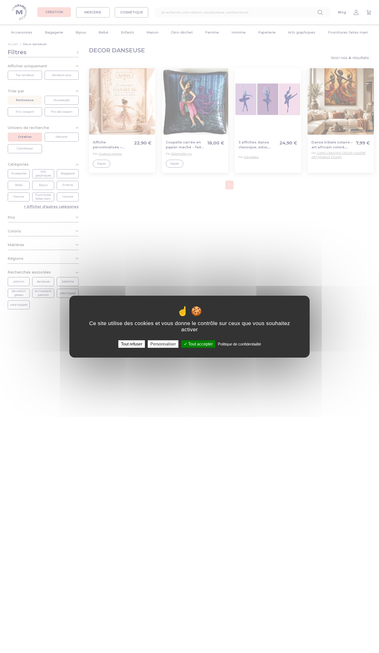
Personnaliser (163, 344)
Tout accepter (200, 344)
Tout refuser (131, 344)
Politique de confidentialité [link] (239, 344)
